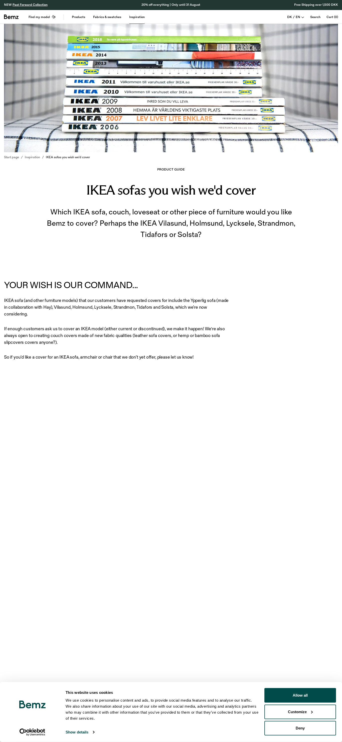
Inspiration (137, 17)
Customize (297, 711)
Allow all (300, 695)
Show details (77, 732)
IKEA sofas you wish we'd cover (68, 157)
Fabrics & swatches (107, 17)
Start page (11, 157)
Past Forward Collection (30, 5)
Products (78, 17)
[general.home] (11, 17)
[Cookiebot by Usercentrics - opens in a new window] (32, 732)
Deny (300, 728)
